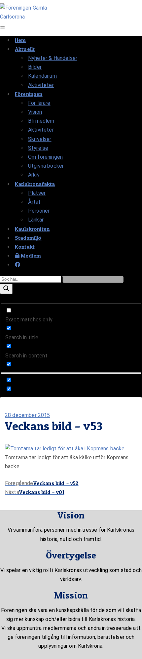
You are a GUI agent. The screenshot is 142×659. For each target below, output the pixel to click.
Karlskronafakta (35, 184)
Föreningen (29, 94)
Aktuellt (25, 49)
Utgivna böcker (46, 166)
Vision (35, 112)
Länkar (36, 220)
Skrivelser (40, 139)
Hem (20, 40)
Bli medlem (41, 121)
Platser (37, 193)
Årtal (34, 202)
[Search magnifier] (6, 289)
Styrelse (38, 148)
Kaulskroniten (32, 229)
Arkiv (34, 175)
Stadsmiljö (28, 237)
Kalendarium (42, 76)
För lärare (39, 103)
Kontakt (25, 246)
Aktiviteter (41, 85)
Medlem (30, 255)
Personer (39, 211)
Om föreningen (45, 157)
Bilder (35, 67)
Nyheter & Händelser (52, 58)
